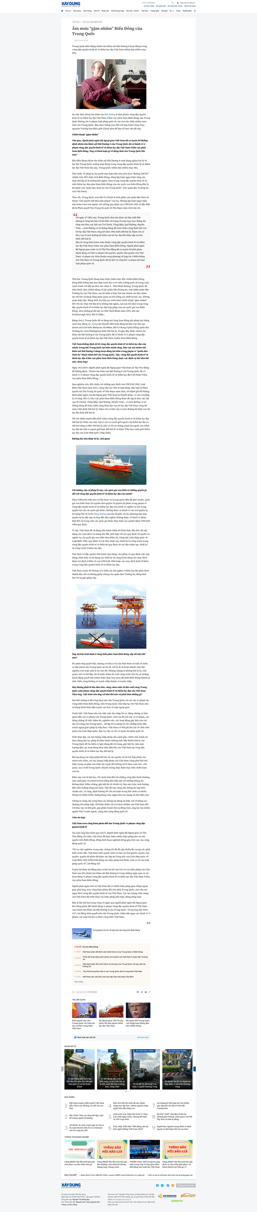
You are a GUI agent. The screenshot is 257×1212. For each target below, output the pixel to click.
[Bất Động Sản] (167, 1195)
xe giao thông (149, 6)
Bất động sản (161, 6)
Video (178, 11)
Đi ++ (172, 11)
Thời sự (68, 11)
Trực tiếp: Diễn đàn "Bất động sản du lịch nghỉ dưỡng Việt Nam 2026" (130, 1127)
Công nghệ (154, 11)
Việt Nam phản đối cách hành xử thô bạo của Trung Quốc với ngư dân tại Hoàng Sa (114, 965)
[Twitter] (142, 992)
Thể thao (144, 11)
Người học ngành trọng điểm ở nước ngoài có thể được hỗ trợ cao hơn (174, 1127)
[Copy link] (149, 992)
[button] (128, 1091)
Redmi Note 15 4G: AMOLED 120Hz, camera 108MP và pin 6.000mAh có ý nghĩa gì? (113, 1175)
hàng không (100, 513)
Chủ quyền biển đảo (92, 22)
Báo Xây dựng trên (82, 992)
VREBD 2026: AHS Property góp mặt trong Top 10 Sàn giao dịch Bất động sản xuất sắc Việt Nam (145, 1164)
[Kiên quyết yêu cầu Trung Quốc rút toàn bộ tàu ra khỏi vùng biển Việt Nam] (84, 1010)
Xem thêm (78, 982)
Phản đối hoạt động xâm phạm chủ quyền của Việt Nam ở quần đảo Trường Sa (115, 958)
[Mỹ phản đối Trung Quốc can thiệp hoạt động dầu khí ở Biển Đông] (138, 1010)
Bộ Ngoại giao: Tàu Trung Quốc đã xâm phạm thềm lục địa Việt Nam (111, 1023)
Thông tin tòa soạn (186, 1185)
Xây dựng (77, 11)
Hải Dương (110, 114)
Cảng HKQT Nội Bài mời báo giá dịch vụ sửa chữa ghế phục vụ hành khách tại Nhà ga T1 (177, 1164)
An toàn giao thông (175, 6)
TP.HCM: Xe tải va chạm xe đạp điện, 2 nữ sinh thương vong (177, 1084)
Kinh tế (96, 11)
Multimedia (187, 11)
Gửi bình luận (143, 1037)
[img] (111, 84)
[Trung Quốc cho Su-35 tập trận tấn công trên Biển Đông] (82, 933)
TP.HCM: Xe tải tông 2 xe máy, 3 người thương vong (144, 1085)
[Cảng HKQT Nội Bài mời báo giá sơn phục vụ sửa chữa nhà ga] (79, 1149)
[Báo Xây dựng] (70, 4)
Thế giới (164, 11)
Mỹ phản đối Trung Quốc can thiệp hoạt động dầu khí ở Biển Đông (138, 1023)
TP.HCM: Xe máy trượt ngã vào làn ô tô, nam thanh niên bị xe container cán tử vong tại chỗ (86, 1128)
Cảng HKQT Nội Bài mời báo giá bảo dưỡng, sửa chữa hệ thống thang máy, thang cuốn (112, 1164)
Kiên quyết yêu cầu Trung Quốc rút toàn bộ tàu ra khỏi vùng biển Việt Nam (83, 1024)
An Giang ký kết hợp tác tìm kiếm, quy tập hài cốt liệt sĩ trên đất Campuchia (173, 1106)
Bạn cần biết (70, 1175)
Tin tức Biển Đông (90, 947)
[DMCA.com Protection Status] (177, 1201)
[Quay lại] (73, 992)
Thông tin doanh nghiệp (76, 1137)
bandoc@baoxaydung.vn (122, 1199)
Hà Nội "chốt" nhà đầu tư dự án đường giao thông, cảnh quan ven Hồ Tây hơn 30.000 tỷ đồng (174, 1117)
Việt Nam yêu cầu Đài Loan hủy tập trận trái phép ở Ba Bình (108, 977)
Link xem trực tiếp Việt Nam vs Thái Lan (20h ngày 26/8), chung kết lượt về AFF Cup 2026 (130, 1117)
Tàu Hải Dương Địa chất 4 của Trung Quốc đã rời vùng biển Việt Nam (112, 971)
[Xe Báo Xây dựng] (188, 1195)
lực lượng (93, 323)
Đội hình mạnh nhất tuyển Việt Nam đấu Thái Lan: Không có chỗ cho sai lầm (86, 1106)
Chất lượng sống (117, 11)
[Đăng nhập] (177, 2)
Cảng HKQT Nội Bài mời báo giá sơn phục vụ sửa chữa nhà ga (79, 1163)
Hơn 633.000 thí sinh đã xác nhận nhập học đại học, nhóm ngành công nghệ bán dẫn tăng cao (130, 1106)
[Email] (146, 992)
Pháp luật (105, 11)
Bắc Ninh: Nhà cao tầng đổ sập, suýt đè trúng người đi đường (86, 1116)
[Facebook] (138, 992)
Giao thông (87, 11)
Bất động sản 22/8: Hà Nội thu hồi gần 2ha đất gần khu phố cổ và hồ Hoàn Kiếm (79, 1082)
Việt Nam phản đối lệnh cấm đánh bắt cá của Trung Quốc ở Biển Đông (113, 952)
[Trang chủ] (62, 11)
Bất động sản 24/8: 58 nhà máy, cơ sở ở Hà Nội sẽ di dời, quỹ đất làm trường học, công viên (112, 1082)
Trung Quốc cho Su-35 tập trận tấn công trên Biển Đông (116, 930)
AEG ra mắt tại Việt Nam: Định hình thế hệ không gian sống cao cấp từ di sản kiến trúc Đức (183, 1175)
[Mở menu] (195, 11)
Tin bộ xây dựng (190, 6)
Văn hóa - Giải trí (132, 11)
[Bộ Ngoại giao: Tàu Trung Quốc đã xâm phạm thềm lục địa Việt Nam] (111, 1010)
